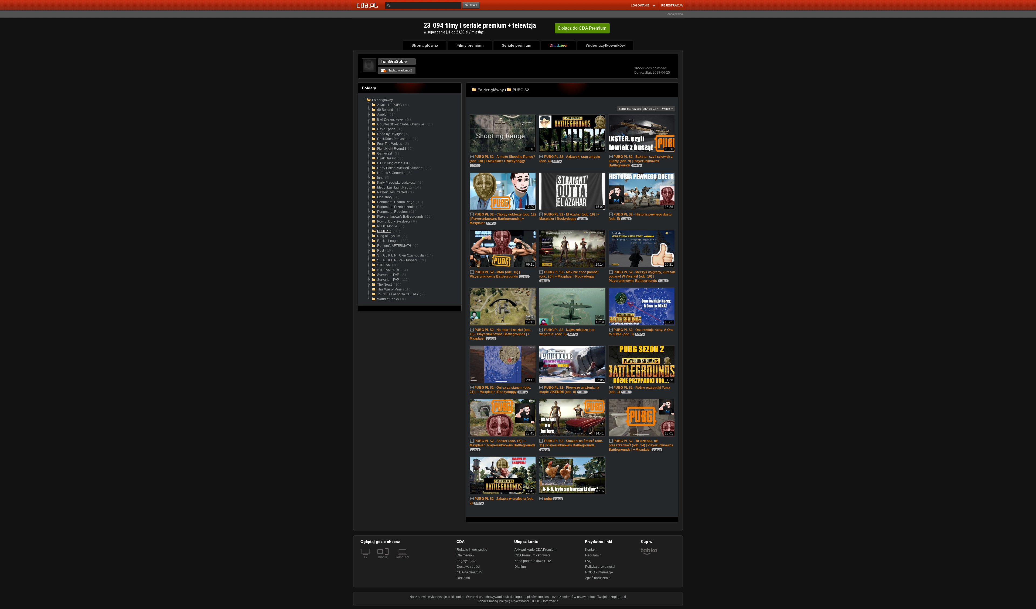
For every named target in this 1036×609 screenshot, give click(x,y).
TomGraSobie (394, 61)
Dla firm (520, 567)
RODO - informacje (599, 572)
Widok (666, 108)
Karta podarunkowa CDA (532, 561)
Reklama (463, 578)
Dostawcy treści (468, 567)
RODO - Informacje (544, 601)
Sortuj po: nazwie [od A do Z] (637, 108)
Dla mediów (465, 555)
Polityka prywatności (600, 567)
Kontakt (590, 550)
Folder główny (491, 90)
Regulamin (593, 555)
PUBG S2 (521, 90)
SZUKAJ (471, 5)
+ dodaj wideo (674, 14)
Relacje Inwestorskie (472, 550)
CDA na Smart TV (469, 572)
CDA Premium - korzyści (532, 555)
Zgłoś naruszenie (598, 578)
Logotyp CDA (466, 561)
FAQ (588, 561)
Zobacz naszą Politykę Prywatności (503, 601)
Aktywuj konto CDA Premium (535, 550)
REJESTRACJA (672, 5)
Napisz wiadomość (398, 70)
